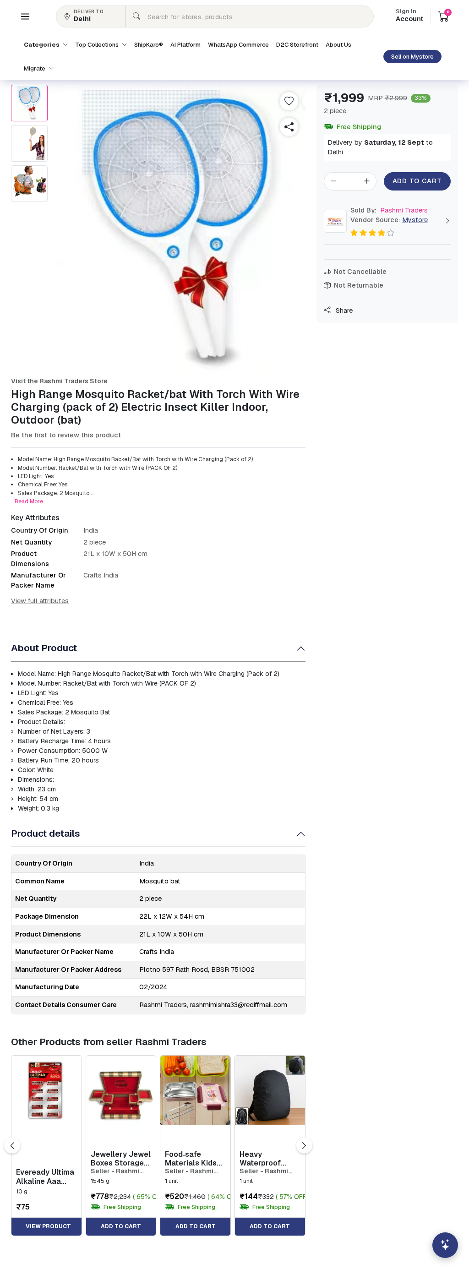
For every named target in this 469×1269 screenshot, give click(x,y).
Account (409, 16)
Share (343, 310)
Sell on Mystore (412, 56)
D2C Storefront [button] (297, 45)
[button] (25, 16)
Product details (45, 833)
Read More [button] (29, 501)
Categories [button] (42, 45)
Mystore (415, 220)
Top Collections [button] (97, 45)
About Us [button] (338, 45)
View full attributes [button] (40, 601)
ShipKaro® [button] (148, 45)
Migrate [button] (35, 68)
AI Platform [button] (185, 45)
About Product (44, 648)
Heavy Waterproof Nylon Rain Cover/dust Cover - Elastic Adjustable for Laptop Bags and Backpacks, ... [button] (268, 1158)
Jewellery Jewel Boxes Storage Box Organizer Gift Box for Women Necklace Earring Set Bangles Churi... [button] (121, 1158)
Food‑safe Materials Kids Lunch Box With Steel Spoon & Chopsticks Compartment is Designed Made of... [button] (193, 1158)
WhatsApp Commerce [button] (238, 45)
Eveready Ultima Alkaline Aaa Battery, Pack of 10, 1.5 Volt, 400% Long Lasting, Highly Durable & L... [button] (45, 1176)
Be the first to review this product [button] (66, 435)
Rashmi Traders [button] (389, 210)
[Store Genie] (445, 1245)
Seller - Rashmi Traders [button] (115, 1171)
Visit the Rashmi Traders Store (59, 381)
